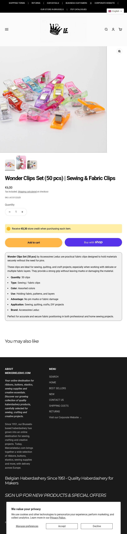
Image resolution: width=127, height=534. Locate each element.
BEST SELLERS (57, 388)
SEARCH (53, 376)
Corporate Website (105, 3)
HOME (52, 382)
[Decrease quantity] (9, 212)
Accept (62, 526)
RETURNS (54, 411)
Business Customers (76, 3)
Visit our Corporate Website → (65, 417)
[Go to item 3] (32, 165)
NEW (51, 394)
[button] (115, 11)
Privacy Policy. (58, 517)
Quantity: (10, 204)
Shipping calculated (27, 191)
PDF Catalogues (78, 9)
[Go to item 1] (10, 165)
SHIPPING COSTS (59, 405)
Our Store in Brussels (52, 9)
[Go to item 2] (21, 163)
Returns (36, 3)
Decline (97, 526)
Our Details (53, 3)
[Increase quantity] (22, 212)
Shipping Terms (17, 3)
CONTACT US (56, 399)
